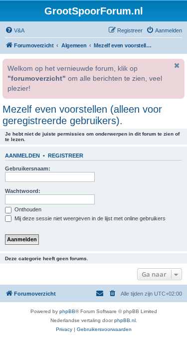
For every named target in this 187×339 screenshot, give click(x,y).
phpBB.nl (125, 320)
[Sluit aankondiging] (176, 65)
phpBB (67, 311)
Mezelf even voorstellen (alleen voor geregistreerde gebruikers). (82, 115)
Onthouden (27, 209)
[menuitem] (14, 30)
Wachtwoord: (22, 191)
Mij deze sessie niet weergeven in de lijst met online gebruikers (89, 218)
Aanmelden (22, 156)
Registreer (65, 156)
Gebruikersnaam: (27, 168)
